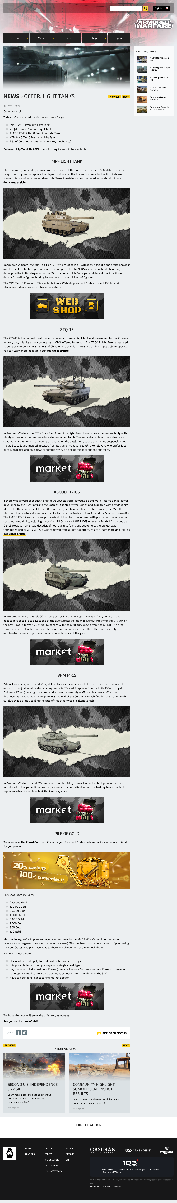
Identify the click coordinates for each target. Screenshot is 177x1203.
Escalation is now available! (158, 98)
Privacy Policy (117, 1186)
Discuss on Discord (114, 1033)
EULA (92, 1186)
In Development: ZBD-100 (160, 78)
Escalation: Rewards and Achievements (159, 108)
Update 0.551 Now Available (158, 88)
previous (114, 97)
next (126, 97)
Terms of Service (103, 1186)
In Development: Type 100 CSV (160, 68)
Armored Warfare (9, 1153)
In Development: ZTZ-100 (160, 58)
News (11, 96)
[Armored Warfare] (154, 24)
